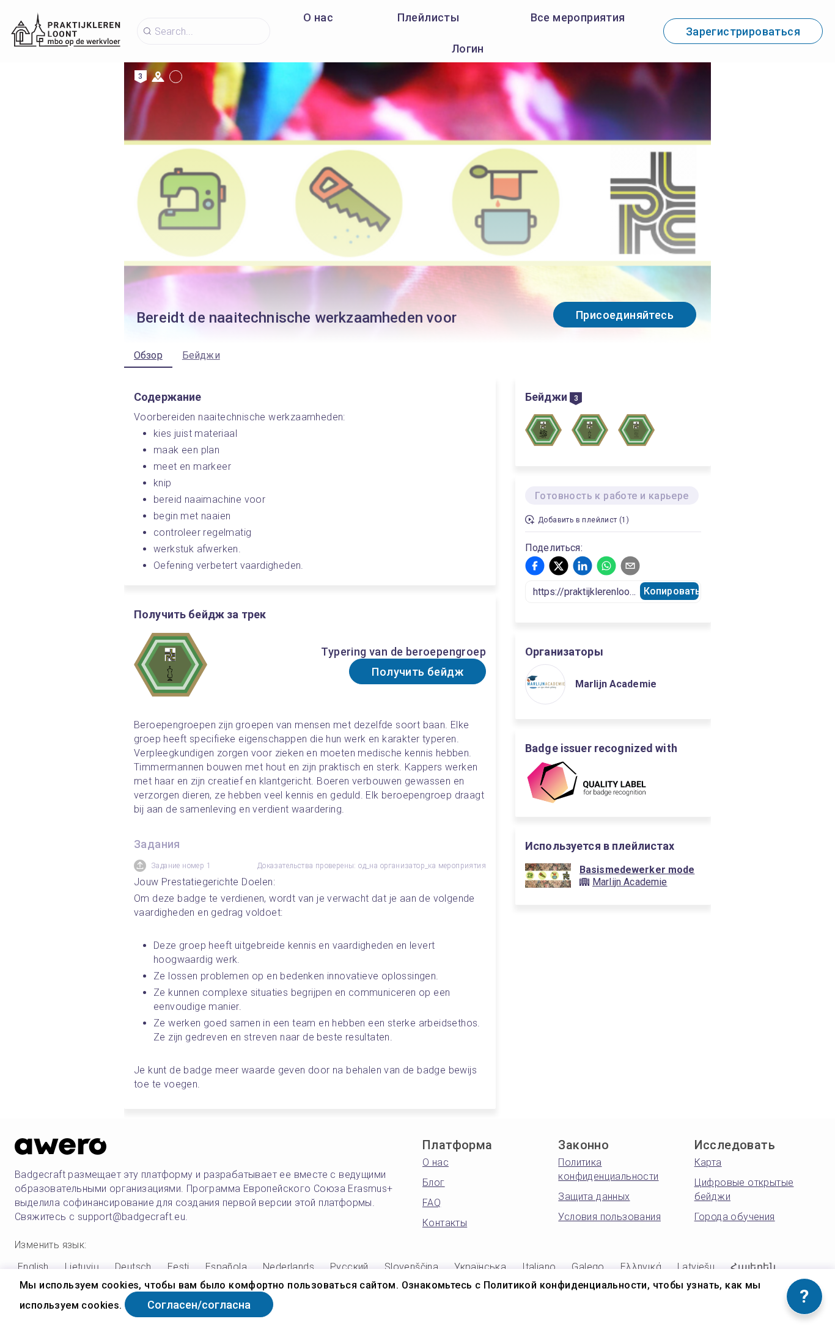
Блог (433, 1182)
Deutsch (133, 1267)
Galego (588, 1267)
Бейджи (201, 355)
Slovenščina (411, 1267)
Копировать (671, 591)
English (33, 1267)
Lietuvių (82, 1267)
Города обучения (734, 1217)
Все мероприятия (578, 17)
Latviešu (696, 1267)
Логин (468, 48)
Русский (349, 1267)
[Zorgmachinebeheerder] (636, 431)
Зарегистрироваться (743, 31)
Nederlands (288, 1267)
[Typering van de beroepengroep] (590, 431)
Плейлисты (428, 17)
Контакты (444, 1223)
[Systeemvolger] (543, 431)
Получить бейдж (417, 671)
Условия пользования (609, 1217)
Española (226, 1267)
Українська (480, 1267)
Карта (708, 1162)
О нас (318, 17)
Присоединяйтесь (625, 315)
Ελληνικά (640, 1267)
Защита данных (594, 1196)
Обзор (148, 355)
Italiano (539, 1267)
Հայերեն (753, 1267)
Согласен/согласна (199, 1304)
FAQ (431, 1202)
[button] (535, 566)
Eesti (178, 1267)
